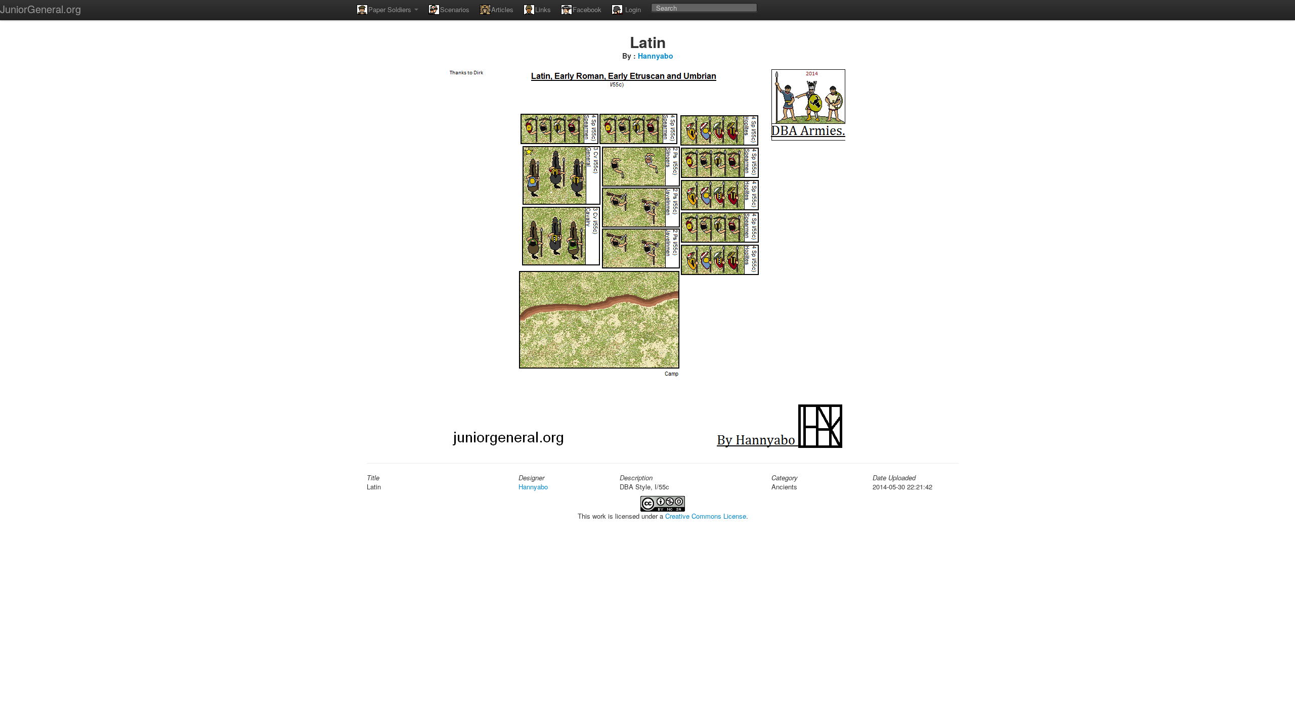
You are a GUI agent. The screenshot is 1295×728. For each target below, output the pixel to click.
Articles (502, 9)
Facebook (587, 9)
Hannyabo (655, 56)
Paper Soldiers (390, 9)
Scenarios (454, 9)
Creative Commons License (705, 516)
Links (543, 9)
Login (632, 9)
